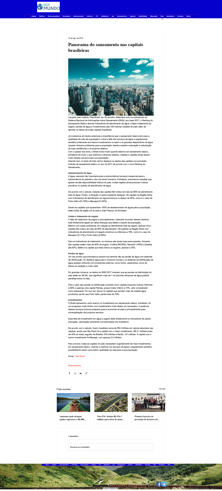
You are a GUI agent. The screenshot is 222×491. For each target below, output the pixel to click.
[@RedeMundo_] (164, 484)
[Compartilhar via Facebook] (69, 373)
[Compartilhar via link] (86, 373)
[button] (162, 19)
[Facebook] (158, 484)
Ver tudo (162, 389)
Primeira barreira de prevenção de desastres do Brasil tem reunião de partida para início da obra (148, 418)
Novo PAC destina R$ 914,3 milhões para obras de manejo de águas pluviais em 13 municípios (110, 418)
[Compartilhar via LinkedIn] (81, 373)
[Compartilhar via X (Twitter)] (75, 373)
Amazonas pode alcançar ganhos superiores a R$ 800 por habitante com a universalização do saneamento (73, 418)
